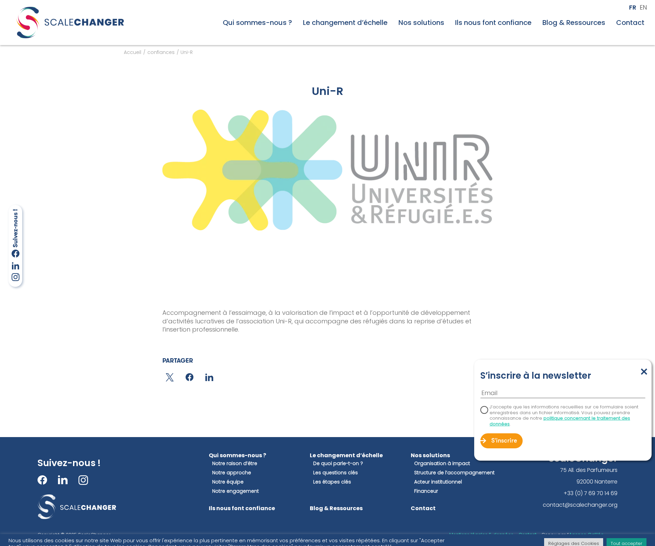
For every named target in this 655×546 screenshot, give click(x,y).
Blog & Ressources (573, 22)
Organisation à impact (442, 463)
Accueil (132, 52)
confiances (161, 52)
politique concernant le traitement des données (560, 421)
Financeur (426, 491)
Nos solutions (421, 22)
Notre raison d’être (234, 463)
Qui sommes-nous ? (257, 22)
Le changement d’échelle (345, 22)
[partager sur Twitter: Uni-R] (169, 377)
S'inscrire (504, 441)
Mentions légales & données (481, 534)
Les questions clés (335, 472)
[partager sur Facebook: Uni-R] (189, 377)
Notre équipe (228, 482)
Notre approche (231, 472)
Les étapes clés (332, 482)
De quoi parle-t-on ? (338, 463)
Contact (630, 22)
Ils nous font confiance (493, 22)
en (643, 7)
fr (632, 7)
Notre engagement (235, 491)
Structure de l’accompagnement (454, 472)
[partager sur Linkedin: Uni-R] (209, 377)
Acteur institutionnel (438, 482)
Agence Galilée (586, 534)
